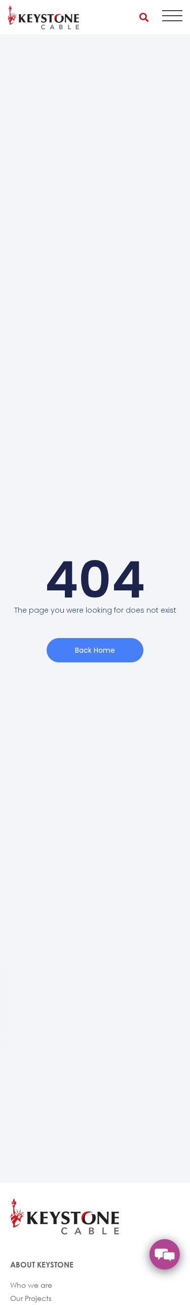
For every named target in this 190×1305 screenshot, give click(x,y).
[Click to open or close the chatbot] (164, 1254)
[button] (143, 17)
